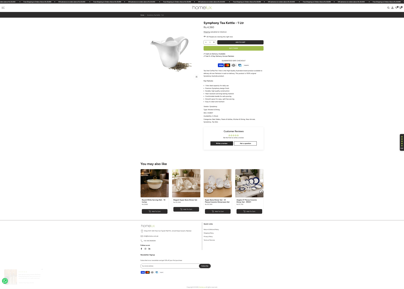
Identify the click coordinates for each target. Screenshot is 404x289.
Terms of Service (209, 240)
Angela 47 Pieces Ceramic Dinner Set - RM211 (247, 201)
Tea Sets (215, 122)
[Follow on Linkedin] (149, 249)
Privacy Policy (208, 237)
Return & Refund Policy (211, 229)
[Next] (261, 192)
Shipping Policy (209, 233)
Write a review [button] (221, 143)
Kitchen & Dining (214, 110)
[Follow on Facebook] (141, 249)
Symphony (213, 106)
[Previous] (142, 192)
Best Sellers (216, 119)
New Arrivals (250, 119)
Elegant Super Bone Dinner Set (185, 200)
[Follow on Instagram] (145, 249)
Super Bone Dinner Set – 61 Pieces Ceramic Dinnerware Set (217, 201)
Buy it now (233, 48)
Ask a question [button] (245, 143)
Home (142, 15)
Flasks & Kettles (226, 119)
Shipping (207, 32)
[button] (402, 142)
